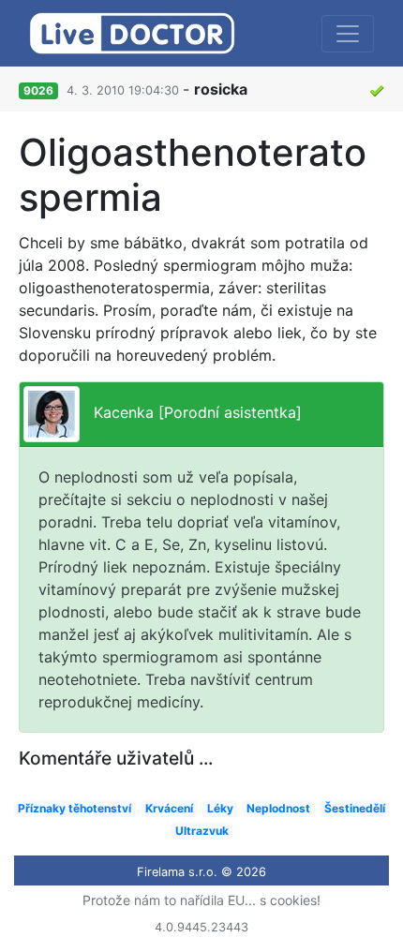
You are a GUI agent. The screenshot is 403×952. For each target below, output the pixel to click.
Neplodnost (278, 808)
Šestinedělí (354, 808)
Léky (220, 808)
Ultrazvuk (202, 831)
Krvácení (169, 808)
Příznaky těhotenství (74, 808)
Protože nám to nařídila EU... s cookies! (201, 900)
